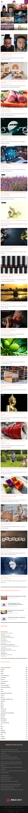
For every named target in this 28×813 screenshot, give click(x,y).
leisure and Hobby (5, 685)
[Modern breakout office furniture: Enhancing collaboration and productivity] (14, 485)
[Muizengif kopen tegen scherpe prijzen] (4, 619)
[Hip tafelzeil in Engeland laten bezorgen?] (4, 598)
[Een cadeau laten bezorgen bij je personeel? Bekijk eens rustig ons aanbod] (14, 237)
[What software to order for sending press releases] (14, 210)
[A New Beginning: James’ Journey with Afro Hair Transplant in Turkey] (14, 43)
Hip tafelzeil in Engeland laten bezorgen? (17, 596)
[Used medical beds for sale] (14, 513)
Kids (2, 728)
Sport (2, 703)
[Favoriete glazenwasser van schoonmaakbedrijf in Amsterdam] (4, 605)
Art (1, 724)
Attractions (3, 738)
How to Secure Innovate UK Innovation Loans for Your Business (20, 14)
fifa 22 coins (4, 640)
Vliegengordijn (4, 653)
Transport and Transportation (7, 712)
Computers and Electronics (7, 699)
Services (3, 679)
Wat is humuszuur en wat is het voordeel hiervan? (11, 761)
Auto (2, 689)
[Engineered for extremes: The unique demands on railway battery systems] (14, 264)
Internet (2, 697)
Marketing (3, 531)
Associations (4, 720)
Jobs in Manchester (5, 775)
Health (3, 35)
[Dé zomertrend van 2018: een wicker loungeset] (4, 612)
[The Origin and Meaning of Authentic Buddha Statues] (14, 403)
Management (4, 718)
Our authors (17, 809)
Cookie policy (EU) (10, 809)
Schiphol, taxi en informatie (6, 777)
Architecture (4, 202)
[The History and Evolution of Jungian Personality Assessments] (14, 566)
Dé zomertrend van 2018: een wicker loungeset (16, 610)
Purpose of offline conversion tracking (11, 549)
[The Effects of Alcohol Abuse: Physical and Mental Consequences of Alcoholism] (14, 319)
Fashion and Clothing (5, 687)
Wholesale (3, 714)
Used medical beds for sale (8, 523)
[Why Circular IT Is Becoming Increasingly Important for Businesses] (14, 154)
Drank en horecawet (5, 755)
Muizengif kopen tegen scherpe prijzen (16, 617)
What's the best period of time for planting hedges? (14, 468)
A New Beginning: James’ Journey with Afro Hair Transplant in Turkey (7, 14)
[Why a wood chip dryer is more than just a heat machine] (14, 430)
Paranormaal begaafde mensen (7, 788)
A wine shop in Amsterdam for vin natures (10, 786)
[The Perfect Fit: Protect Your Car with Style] (14, 292)
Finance (2, 695)
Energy (2, 705)
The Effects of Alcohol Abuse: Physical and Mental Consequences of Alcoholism (14, 330)
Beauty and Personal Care (6, 311)
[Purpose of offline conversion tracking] (14, 539)
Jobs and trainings (5, 722)
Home (4, 809)
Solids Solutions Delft (5, 779)
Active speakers (4, 631)
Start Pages (3, 732)
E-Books (2, 736)
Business (3, 174)
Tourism (2, 716)
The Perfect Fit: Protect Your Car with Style (12, 302)
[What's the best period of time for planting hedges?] (14, 458)
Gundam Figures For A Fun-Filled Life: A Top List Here (12, 789)
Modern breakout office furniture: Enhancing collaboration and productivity (12, 496)
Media (2, 707)
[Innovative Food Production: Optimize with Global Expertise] (14, 347)
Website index (11, 811)
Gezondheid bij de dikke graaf (8, 644)
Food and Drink (4, 229)
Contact (16, 811)
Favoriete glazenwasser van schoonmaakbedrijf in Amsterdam (15, 603)
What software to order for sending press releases (20, 28)
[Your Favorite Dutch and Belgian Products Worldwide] (14, 375)
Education (3, 558)
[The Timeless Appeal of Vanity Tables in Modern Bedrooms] (14, 71)
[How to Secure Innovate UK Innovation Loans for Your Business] (14, 126)
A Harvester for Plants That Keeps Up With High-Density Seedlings (7, 28)
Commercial (3, 709)
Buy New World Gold (6, 636)
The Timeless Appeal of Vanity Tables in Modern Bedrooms (7, 21)
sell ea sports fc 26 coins (6, 648)
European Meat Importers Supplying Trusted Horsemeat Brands (20, 8)
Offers (3, 367)
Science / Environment (6, 667)
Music (2, 726)
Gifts (2, 734)
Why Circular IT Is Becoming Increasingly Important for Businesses (21, 21)
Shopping (3, 730)
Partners (22, 809)
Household (3, 711)
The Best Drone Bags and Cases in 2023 (9, 781)
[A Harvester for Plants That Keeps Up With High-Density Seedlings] (14, 182)
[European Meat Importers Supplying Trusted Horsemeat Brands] (14, 99)
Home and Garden (4, 63)
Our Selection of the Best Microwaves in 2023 (10, 758)
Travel (2, 691)
